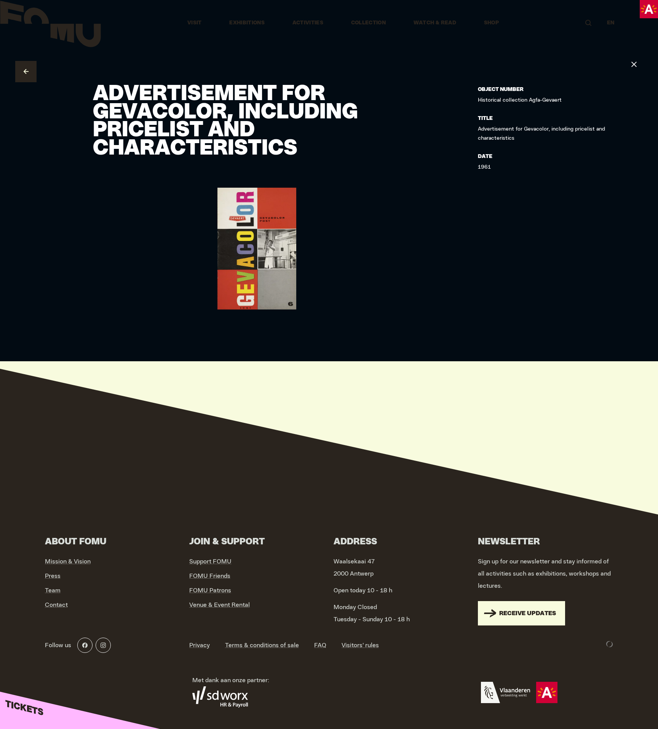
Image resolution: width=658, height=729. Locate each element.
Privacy (199, 645)
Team (53, 590)
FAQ (320, 645)
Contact (56, 605)
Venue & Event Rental (219, 605)
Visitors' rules (360, 645)
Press (53, 576)
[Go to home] (50, 23)
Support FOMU (210, 561)
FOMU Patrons (210, 590)
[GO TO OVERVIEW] (26, 71)
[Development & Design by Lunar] (609, 644)
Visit (194, 23)
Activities (308, 23)
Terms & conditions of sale (262, 645)
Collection (368, 23)
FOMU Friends (209, 576)
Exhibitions (247, 23)
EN (611, 23)
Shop (491, 23)
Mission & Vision (68, 561)
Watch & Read (435, 23)
